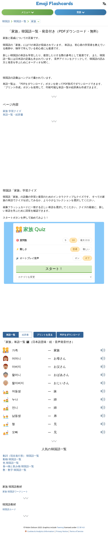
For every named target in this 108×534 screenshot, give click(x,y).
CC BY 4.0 (81, 527)
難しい (86, 249)
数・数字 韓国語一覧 (14, 469)
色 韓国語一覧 (11, 462)
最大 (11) (85, 240)
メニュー (25, 12)
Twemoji (60, 527)
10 (73, 240)
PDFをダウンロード (70, 334)
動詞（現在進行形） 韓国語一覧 (21, 455)
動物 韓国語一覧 (12, 459)
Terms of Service (76, 531)
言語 (79, 12)
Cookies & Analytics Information (40, 531)
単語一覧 (10, 334)
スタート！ (54, 269)
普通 (75, 249)
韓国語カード (9, 509)
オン (77, 258)
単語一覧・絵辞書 (13, 114)
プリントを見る (45, 334)
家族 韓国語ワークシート (15, 491)
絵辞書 (25, 334)
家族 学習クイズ (12, 111)
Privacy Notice (62, 531)
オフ (87, 258)
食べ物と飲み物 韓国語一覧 (18, 466)
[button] (103, 350)
